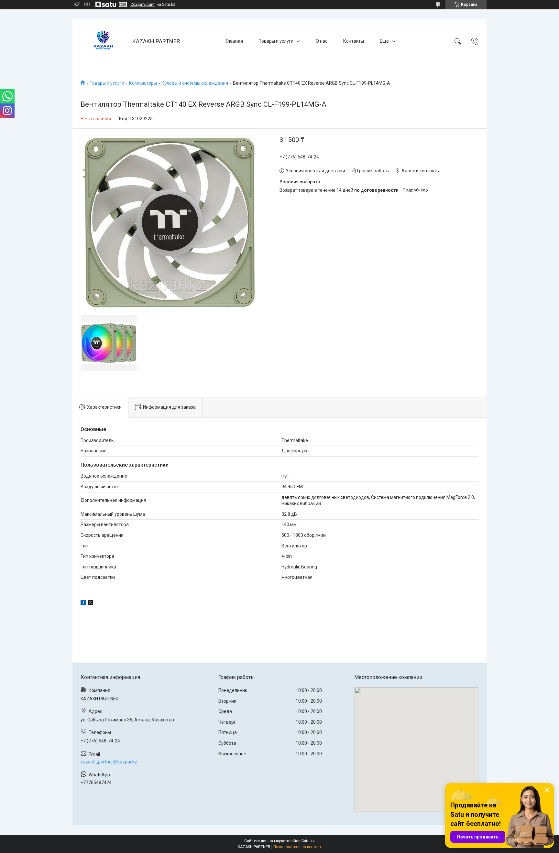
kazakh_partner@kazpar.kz (109, 761)
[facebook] (83, 603)
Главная (234, 41)
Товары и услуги (276, 41)
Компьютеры (143, 83)
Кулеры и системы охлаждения (194, 83)
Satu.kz (308, 841)
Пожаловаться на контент (297, 847)
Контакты (353, 41)
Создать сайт (142, 4)
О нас (321, 41)
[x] (90, 603)
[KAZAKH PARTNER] (103, 41)
